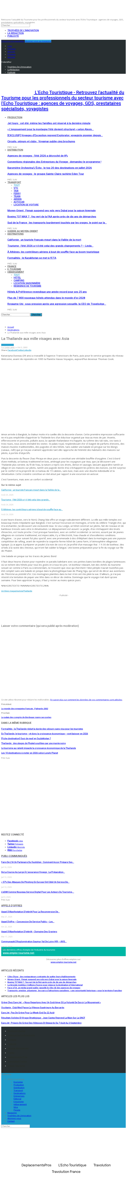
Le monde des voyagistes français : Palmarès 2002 (24, 708)
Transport (14, 182)
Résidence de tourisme (27, 286)
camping (19, 280)
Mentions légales (16, 1031)
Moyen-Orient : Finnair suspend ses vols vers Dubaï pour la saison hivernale (51, 210)
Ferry (17, 193)
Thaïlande (27, 591)
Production (14, 117)
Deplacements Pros (17, 1057)
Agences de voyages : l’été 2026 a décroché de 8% (37, 155)
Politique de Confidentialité (21, 1035)
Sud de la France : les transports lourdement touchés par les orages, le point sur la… (57, 222)
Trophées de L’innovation (19, 1115)
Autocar (19, 202)
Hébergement (15, 272)
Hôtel (17, 277)
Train (17, 196)
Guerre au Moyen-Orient (22, 231)
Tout (17, 185)
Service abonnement (17, 1048)
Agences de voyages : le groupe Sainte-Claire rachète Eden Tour (45, 173)
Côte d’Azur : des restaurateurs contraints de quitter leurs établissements (41, 976)
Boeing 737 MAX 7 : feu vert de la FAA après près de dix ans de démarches (51, 216)
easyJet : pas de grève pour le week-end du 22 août (27, 1012)
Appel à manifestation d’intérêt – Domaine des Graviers (29, 931)
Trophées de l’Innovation (23, 30)
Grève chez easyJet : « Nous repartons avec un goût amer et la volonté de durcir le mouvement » (51, 1002)
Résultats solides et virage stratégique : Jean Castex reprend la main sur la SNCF (43, 1018)
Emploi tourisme (16, 1066)
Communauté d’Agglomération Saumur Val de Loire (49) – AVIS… (34, 941)
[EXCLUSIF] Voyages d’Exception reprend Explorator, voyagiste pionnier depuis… (55, 135)
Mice (16, 1107)
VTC (16, 188)
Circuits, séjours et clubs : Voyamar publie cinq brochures (41, 141)
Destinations (15, 234)
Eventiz (11, 1053)
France (11, 266)
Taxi (16, 190)
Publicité (13, 36)
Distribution (15, 150)
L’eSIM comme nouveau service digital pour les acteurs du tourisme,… (37, 892)
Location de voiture (26, 204)
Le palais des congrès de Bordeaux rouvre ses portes (26, 717)
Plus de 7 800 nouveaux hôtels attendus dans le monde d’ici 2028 (46, 297)
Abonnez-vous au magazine (38, 41)
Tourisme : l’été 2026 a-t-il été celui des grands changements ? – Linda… (50, 245)
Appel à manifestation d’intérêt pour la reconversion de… (30, 911)
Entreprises (19, 1096)
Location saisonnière (27, 283)
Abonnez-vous (14, 1118)
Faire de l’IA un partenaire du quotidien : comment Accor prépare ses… (37, 862)
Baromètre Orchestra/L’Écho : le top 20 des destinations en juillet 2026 (49, 167)
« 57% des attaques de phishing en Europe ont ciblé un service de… (35, 882)
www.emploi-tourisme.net (18, 953)
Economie (18, 1082)
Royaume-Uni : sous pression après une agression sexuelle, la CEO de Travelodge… (56, 303)
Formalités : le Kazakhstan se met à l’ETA (31, 257)
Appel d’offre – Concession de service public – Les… (27, 921)
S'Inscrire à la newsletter (12, 41)
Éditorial (17, 1098)
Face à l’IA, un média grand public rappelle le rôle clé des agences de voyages (43, 988)
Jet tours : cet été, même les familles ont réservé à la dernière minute (48, 123)
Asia (21, 591)
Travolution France (17, 1061)
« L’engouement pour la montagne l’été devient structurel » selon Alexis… (50, 129)
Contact (11, 1121)
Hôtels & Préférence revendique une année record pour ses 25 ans (47, 291)
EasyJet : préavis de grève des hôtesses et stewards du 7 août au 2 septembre (41, 1023)
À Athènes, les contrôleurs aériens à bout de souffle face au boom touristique (53, 251)
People (17, 1110)
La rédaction (15, 33)
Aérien (18, 199)
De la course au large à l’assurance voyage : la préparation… (33, 872)
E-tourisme (14, 269)
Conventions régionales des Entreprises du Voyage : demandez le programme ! (54, 161)
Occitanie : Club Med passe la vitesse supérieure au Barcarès (32, 1007)
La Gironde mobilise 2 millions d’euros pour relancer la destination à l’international (45, 985)
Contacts (11, 1039)
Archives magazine (10, 591)
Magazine (12, 1112)
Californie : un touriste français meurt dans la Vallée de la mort (44, 239)
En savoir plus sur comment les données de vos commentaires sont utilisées (86, 699)
